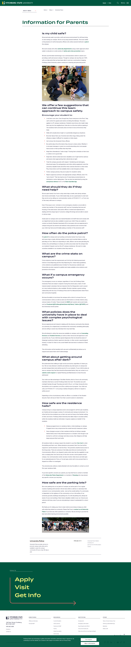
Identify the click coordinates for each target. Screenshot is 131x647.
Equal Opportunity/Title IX (84, 626)
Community (56, 633)
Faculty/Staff (31, 623)
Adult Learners (57, 623)
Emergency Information (83, 623)
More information (90, 643)
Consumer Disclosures (83, 628)
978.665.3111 (78, 541)
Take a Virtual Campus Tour (109, 621)
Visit (22, 587)
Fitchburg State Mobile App (109, 623)
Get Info (28, 595)
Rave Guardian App (71, 181)
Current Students (57, 621)
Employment (81, 621)
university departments (65, 48)
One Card (80, 443)
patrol (87, 42)
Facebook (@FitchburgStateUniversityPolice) (60, 304)
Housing (75, 475)
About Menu (27, 10)
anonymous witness (52, 181)
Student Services (55, 335)
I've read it (88, 639)
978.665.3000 (10, 626)
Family (55, 628)
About (50, 10)
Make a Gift (105, 628)
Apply (104, 3)
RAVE (68, 302)
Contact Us (8, 631)
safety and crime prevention (72, 51)
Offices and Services (33, 621)
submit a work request (48, 372)
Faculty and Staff (57, 626)
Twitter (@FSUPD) (80, 304)
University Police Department (54, 475)
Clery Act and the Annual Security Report (87, 631)
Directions (8, 629)
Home (45, 10)
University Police (59, 10)
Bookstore (105, 626)
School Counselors (57, 631)
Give (110, 3)
